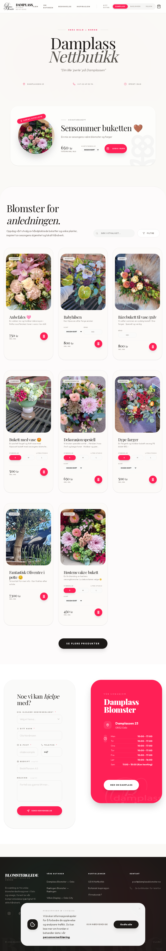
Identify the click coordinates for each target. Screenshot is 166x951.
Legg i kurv (118, 148)
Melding (27, 778)
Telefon (50, 745)
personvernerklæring (56, 937)
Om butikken (48, 6)
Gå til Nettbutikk (96, 881)
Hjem (35, 7)
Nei (93, 332)
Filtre (150, 233)
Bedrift (29, 761)
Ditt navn (27, 729)
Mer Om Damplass (121, 785)
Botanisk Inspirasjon (98, 888)
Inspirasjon (83, 7)
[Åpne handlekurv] (159, 6)
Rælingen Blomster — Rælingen (58, 890)
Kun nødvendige (97, 924)
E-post (25, 745)
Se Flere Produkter (83, 643)
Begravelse (64, 7)
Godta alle (126, 924)
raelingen (135, 6)
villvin (149, 6)
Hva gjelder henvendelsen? (36, 712)
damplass (120, 6)
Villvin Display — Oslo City (60, 897)
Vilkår (157, 942)
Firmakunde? (94, 894)
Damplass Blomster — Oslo (60, 881)
